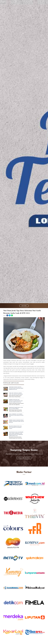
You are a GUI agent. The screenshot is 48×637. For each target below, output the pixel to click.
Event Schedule (27, 457)
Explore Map (20, 457)
